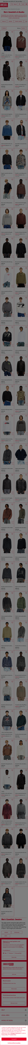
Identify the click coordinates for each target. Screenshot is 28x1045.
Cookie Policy (13, 1034)
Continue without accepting (14, 1042)
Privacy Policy (5, 1034)
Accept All (14, 1039)
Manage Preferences (16, 1033)
